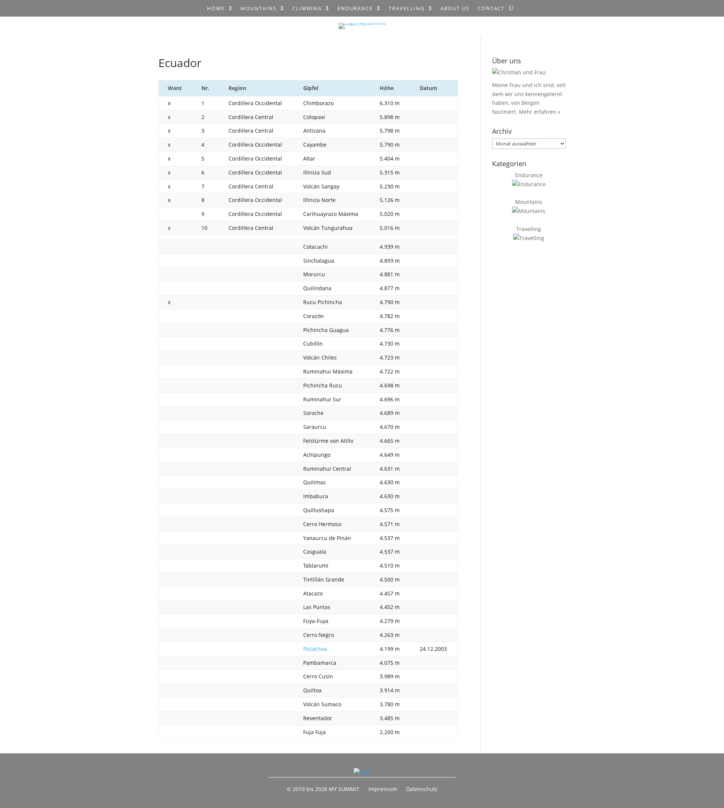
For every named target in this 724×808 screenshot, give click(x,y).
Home (216, 9)
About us (454, 9)
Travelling (407, 9)
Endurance (355, 9)
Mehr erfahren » (539, 111)
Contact (491, 9)
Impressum (382, 789)
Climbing (307, 9)
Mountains (258, 9)
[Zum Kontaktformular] (362, 772)
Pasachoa (315, 648)
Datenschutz (422, 789)
